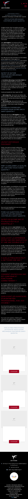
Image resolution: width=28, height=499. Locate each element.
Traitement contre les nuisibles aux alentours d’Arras (13, 69)
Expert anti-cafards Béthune (14, 489)
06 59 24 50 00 (15, 467)
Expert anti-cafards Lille (14, 491)
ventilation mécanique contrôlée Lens (14, 430)
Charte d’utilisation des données (14, 494)
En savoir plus (14, 371)
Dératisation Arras (9, 486)
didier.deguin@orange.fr (15, 469)
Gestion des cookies (14, 496)
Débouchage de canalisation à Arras (10, 65)
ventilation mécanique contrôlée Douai (14, 394)
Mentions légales (14, 493)
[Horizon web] (12, 497)
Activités (8, 485)
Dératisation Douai (19, 486)
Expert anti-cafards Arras (14, 488)
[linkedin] (26, 3)
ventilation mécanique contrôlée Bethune (14, 358)
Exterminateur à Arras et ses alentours (10, 60)
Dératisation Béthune (17, 485)
